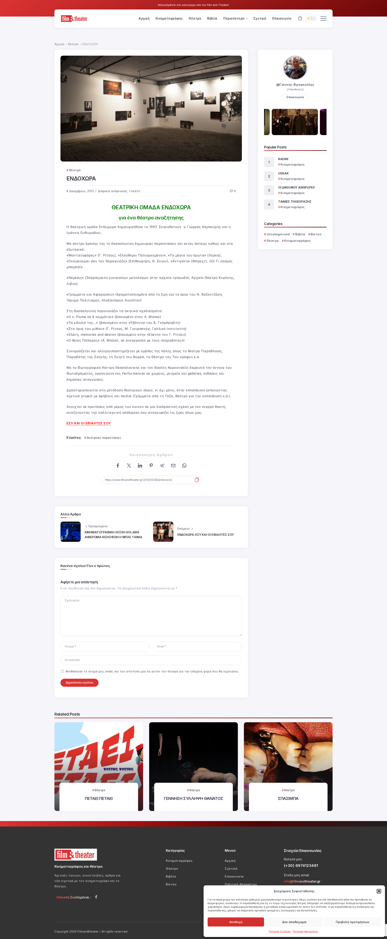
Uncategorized (278, 234)
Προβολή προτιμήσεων (353, 922)
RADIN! (283, 159)
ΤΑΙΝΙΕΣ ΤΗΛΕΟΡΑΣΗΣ (294, 201)
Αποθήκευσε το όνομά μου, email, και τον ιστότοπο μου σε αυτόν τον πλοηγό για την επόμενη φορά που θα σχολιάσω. (152, 671)
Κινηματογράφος (297, 241)
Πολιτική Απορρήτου (305, 931)
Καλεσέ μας (293, 859)
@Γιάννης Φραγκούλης (295, 85)
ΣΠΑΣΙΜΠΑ (288, 798)
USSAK (283, 173)
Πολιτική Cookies (280, 931)
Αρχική (59, 44)
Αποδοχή (235, 922)
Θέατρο (73, 44)
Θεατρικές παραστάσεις (104, 437)
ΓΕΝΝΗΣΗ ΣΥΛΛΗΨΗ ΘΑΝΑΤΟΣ (193, 798)
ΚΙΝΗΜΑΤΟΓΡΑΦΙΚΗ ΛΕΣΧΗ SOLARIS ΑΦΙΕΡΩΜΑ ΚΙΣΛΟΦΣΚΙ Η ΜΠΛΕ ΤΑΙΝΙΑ (113, 534)
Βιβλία (300, 234)
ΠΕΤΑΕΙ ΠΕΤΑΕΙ (99, 798)
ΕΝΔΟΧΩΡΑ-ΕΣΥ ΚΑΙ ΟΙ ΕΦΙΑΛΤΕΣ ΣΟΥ (205, 535)
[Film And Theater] (74, 18)
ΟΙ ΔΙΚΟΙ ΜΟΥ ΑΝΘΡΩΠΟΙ (296, 187)
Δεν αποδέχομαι (294, 922)
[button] (379, 891)
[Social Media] (96, 897)
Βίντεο (316, 234)
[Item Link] (98, 766)
